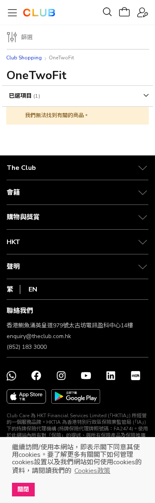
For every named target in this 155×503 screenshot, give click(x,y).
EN (33, 289)
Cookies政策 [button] (92, 470)
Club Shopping (24, 57)
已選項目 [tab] (21, 96)
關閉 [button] (23, 489)
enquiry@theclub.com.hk (39, 336)
